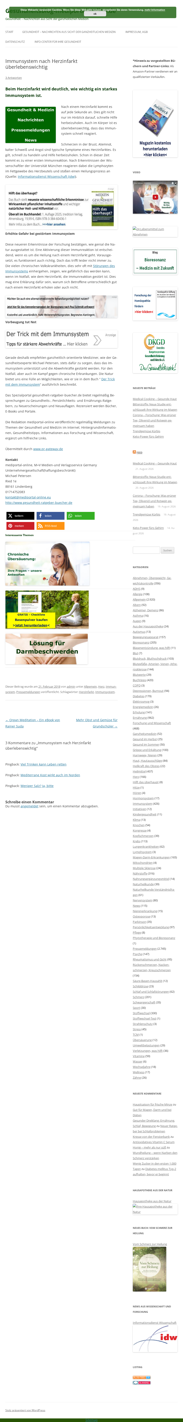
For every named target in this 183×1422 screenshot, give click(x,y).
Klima (136, 820)
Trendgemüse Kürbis (146, 431)
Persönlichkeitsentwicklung (151, 927)
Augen (137, 621)
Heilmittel (139, 771)
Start (9, 32)
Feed (139, 452)
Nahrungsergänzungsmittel (151, 879)
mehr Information (155, 9)
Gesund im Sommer (146, 744)
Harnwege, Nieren (145, 755)
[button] (20, 516)
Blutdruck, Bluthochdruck (150, 658)
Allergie (137, 594)
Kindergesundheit (144, 814)
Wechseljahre (141, 1067)
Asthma (138, 616)
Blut (135, 653)
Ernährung (140, 718)
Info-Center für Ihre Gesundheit (58, 42)
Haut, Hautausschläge (147, 761)
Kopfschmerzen (143, 836)
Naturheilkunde (143, 884)
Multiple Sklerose (144, 868)
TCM (136, 1035)
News (136, 906)
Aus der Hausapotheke (148, 626)
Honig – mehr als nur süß (149, 1147)
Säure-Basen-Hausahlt (147, 981)
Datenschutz (15, 42)
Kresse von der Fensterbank (151, 1137)
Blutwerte (139, 675)
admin (71, 686)
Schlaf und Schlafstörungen (151, 992)
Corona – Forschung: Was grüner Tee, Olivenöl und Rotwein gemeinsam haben (154, 420)
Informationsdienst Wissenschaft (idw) (46, 176)
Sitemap (91, 1420)
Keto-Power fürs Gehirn (148, 436)
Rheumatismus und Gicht (149, 959)
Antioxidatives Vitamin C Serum (154, 1142)
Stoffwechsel (141, 1013)
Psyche (137, 954)
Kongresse (140, 830)
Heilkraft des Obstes (146, 766)
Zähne (137, 1078)
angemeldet (29, 806)
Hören (137, 793)
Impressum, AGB (136, 32)
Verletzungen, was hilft (148, 1051)
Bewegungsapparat (145, 637)
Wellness (138, 1072)
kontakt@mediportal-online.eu (28, 497)
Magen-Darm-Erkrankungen (151, 857)
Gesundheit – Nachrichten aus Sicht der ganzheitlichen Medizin (69, 32)
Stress (137, 1029)
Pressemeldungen (28, 692)
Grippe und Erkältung (147, 750)
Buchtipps (139, 680)
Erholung (139, 712)
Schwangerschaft (144, 1002)
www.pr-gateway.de (48, 449)
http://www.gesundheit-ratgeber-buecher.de (38, 502)
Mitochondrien (143, 863)
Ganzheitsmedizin (144, 734)
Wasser (137, 1061)
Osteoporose (141, 916)
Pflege (137, 932)
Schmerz (138, 997)
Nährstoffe (140, 873)
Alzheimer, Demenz (145, 610)
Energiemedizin (143, 707)
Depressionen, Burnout (148, 691)
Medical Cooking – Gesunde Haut (155, 399)
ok (95, 14)
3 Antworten (13, 78)
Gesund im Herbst (145, 739)
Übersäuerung (142, 1040)
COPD (137, 685)
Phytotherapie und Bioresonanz (154, 938)
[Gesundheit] (142, 1378)
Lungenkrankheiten (146, 847)
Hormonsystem (143, 798)
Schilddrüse (140, 986)
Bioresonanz (141, 642)
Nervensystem (142, 900)
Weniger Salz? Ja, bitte (37, 786)
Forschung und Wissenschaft (152, 723)
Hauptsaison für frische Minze (152, 1104)
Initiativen (139, 809)
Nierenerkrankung (145, 911)
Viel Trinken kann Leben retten (44, 764)
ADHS (136, 589)
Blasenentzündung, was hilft (151, 648)
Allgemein (90, 686)
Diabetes (138, 696)
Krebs (136, 841)
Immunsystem (105, 692)
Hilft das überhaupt (146, 782)
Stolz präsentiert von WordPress (25, 1410)
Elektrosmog (141, 701)
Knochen (139, 825)
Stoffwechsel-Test (144, 1018)
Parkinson (139, 922)
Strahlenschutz (143, 1024)
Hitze (136, 787)
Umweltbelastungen (146, 1045)
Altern (137, 605)
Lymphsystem (142, 852)
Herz (101, 686)
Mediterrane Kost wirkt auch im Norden (50, 775)
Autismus (139, 632)
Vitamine (139, 1056)
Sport (136, 1008)
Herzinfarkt (86, 692)
